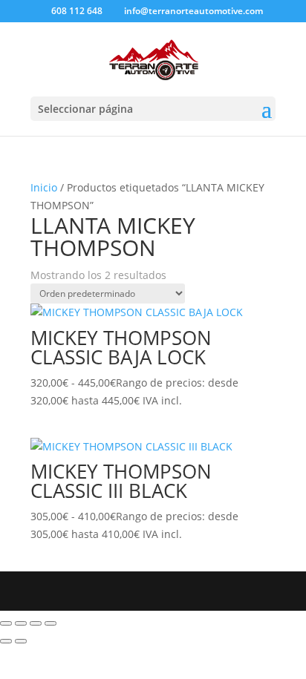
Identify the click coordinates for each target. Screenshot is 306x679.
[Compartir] (36, 623)
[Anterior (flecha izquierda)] (6, 641)
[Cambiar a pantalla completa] (21, 623)
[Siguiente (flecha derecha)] (21, 641)
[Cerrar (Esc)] (50, 623)
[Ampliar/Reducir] (6, 623)
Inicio (43, 187)
